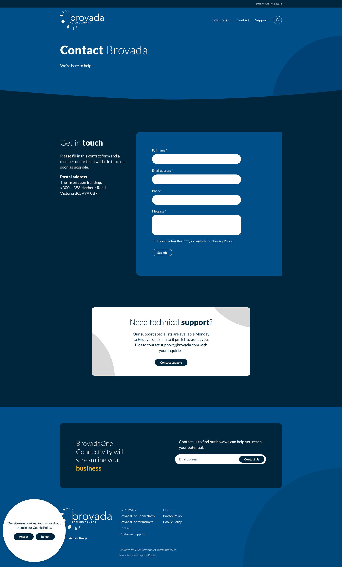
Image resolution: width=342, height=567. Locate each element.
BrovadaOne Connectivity (137, 516)
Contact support (171, 362)
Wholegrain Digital (145, 555)
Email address (162, 170)
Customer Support (132, 534)
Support (261, 20)
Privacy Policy (222, 241)
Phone (156, 191)
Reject (45, 536)
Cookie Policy (42, 527)
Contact (243, 20)
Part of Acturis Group (269, 3)
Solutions (219, 20)
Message (159, 211)
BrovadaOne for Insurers (136, 522)
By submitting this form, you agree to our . (195, 241)
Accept (23, 536)
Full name (159, 150)
